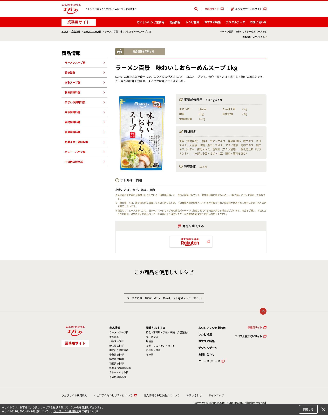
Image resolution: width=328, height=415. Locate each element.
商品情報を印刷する (143, 51)
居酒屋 (149, 341)
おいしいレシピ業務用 (212, 327)
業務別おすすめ (155, 327)
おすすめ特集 (212, 22)
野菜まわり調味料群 (76, 142)
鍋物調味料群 (72, 122)
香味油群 (70, 72)
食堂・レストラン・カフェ (160, 346)
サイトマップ (216, 395)
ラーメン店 (152, 337)
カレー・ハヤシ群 (75, 152)
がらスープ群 (72, 82)
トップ (65, 31)
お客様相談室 (193, 214)
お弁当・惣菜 (153, 350)
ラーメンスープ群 (92, 31)
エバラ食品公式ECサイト (248, 9)
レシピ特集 (192, 22)
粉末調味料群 (72, 92)
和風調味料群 (72, 132)
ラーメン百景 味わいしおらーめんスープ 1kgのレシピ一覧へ (163, 298)
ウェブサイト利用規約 (74, 395)
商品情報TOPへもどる (253, 37)
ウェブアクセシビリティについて (113, 395)
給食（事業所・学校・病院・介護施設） (167, 332)
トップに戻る (263, 311)
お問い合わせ (258, 22)
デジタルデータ (235, 22)
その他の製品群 (74, 162)
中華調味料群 (72, 112)
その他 (149, 354)
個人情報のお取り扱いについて (162, 395)
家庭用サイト (212, 9)
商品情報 (174, 22)
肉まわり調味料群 (75, 102)
